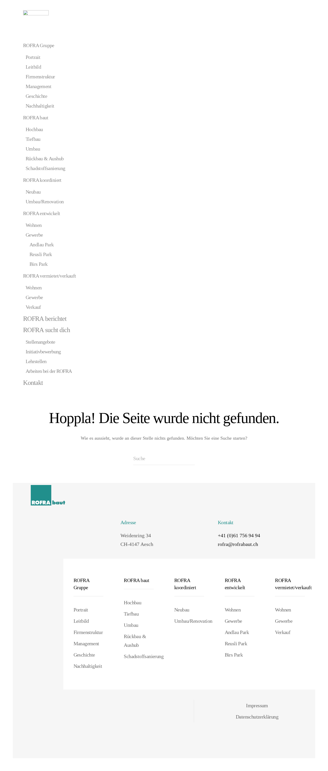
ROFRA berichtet (44, 318)
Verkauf (33, 307)
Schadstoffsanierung (45, 168)
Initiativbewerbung (43, 351)
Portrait (33, 57)
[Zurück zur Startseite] (36, 18)
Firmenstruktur (40, 76)
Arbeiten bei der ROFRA (49, 371)
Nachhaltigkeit (40, 106)
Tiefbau (33, 139)
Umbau (33, 149)
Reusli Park (40, 254)
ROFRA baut (35, 117)
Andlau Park (41, 244)
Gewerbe (34, 235)
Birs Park (38, 264)
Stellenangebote (40, 342)
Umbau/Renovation (45, 201)
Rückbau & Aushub (45, 158)
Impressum (257, 705)
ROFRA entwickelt (41, 213)
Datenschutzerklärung (257, 717)
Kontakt (33, 382)
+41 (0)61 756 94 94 (239, 535)
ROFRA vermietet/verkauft (49, 276)
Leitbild (33, 67)
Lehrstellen (36, 361)
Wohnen (34, 225)
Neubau (33, 192)
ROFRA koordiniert (42, 180)
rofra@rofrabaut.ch (238, 544)
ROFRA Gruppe (38, 45)
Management (38, 86)
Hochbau (34, 129)
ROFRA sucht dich (46, 330)
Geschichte (36, 96)
